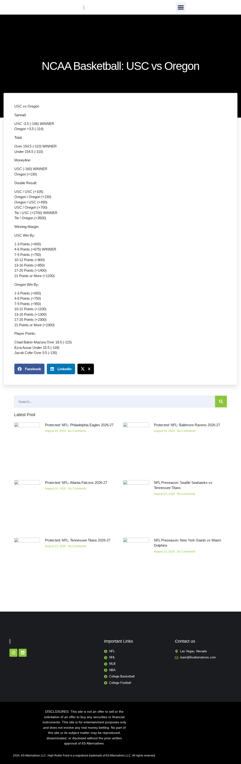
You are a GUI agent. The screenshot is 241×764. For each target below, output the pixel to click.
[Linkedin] (23, 653)
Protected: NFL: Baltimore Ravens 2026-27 (187, 425)
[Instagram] (13, 653)
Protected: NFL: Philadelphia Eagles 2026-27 (79, 425)
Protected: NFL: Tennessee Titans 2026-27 (77, 540)
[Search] (221, 401)
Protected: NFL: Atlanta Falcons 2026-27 (76, 483)
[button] (181, 7)
